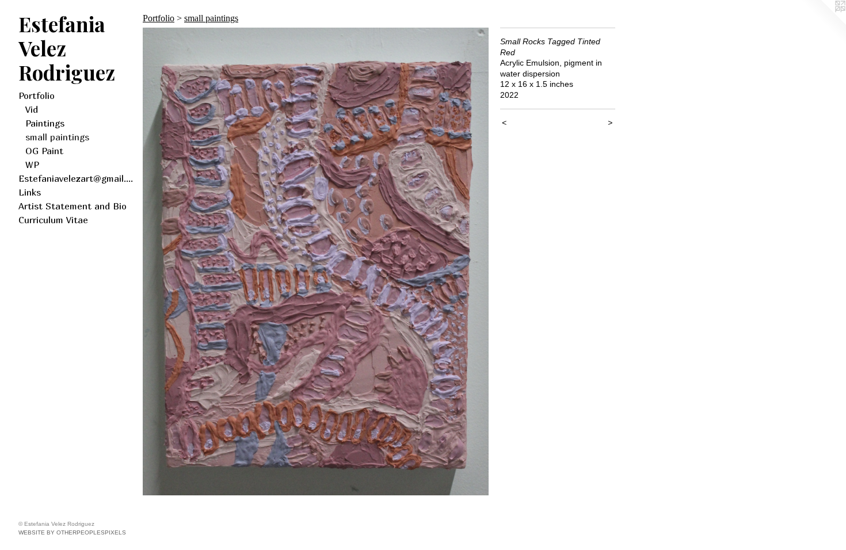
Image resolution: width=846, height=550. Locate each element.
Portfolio (36, 95)
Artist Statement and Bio (72, 206)
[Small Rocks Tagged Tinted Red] (316, 261)
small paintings (57, 137)
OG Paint (44, 150)
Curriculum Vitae (53, 220)
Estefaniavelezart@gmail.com (76, 178)
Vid (31, 109)
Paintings (44, 123)
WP (32, 164)
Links (29, 192)
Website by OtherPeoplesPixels (72, 532)
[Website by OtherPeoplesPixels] (823, 23)
